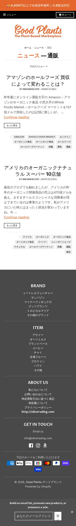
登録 (57, 517)
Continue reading (16, 117)
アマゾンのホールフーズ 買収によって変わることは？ (38, 80)
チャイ (38, 352)
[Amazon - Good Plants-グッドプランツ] (45, 445)
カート (66, 14)
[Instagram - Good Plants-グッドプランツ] (38, 445)
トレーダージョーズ (61, 242)
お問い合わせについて (38, 394)
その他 (38, 370)
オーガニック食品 (23, 142)
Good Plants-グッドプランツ (44, 482)
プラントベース (38, 344)
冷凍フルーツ (38, 357)
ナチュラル (19, 247)
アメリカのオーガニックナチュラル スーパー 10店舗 (38, 171)
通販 (68, 147)
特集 (51, 147)
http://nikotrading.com (38, 412)
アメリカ (27, 237)
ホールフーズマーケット (32, 147)
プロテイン (38, 361)
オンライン (65, 137)
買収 (59, 147)
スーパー (42, 242)
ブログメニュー (37, 66)
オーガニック (42, 237)
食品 (68, 252)
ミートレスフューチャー (38, 293)
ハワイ (38, 366)
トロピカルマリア (38, 311)
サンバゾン (38, 297)
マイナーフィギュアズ (38, 302)
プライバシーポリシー (38, 407)
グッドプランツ (38, 306)
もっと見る (12, 125)
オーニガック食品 (44, 142)
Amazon (19, 137)
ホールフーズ (64, 142)
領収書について (38, 403)
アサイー (38, 335)
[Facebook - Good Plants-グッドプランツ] (31, 445)
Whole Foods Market (42, 137)
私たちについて (38, 390)
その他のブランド (38, 315)
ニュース (39, 47)
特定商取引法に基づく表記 (38, 399)
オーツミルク (38, 339)
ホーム (27, 47)
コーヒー (38, 348)
